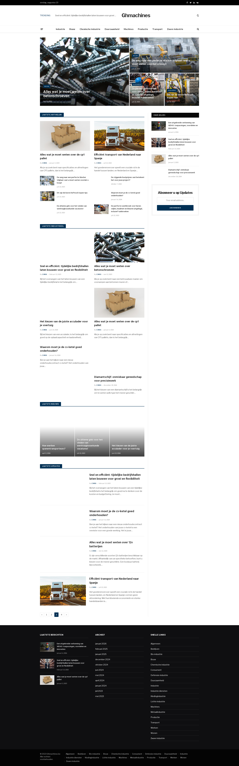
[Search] (197, 29)
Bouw (72, 29)
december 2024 (102, 659)
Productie (143, 29)
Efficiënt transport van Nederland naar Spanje (117, 156)
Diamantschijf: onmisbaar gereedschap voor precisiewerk (118, 379)
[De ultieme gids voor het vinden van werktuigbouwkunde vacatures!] (47, 209)
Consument (156, 670)
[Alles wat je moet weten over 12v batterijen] (63, 554)
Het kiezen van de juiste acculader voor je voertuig (64, 323)
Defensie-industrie (159, 675)
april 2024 (99, 680)
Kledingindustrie (158, 696)
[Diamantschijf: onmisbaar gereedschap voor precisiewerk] (119, 358)
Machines (128, 29)
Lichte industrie (158, 701)
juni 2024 (99, 670)
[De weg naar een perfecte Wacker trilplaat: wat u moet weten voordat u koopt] (164, 55)
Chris (44, 163)
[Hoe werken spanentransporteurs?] (57, 433)
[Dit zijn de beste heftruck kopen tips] (182, 89)
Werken (154, 728)
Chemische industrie (90, 29)
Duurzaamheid (112, 29)
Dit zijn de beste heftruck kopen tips (180, 96)
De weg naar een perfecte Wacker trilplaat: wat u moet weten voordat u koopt (161, 62)
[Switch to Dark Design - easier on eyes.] (197, 15)
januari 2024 (100, 686)
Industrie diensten (159, 691)
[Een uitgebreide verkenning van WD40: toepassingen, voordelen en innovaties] (158, 126)
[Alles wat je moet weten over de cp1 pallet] (65, 136)
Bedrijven (155, 649)
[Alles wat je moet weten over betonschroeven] (84, 71)
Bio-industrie (156, 654)
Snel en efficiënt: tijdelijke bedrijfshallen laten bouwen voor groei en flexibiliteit (86, 15)
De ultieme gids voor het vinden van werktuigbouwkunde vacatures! (72, 207)
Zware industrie (175, 29)
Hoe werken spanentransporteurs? (53, 447)
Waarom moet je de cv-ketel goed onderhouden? (125, 194)
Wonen (154, 733)
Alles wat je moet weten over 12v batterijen (111, 545)
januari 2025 (100, 654)
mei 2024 (99, 675)
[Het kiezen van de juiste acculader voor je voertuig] (65, 303)
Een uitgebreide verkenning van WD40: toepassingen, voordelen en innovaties (183, 125)
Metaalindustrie (158, 712)
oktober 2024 (101, 664)
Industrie (60, 29)
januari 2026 (100, 643)
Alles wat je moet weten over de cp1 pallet (62, 156)
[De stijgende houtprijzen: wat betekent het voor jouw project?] (101, 180)
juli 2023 (99, 691)
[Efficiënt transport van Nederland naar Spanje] (119, 136)
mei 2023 (99, 696)
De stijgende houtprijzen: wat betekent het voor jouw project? (127, 179)
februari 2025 (101, 649)
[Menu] (42, 29)
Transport (157, 29)
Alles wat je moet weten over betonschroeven (66, 94)
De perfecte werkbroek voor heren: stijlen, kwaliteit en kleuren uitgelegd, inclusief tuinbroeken (147, 93)
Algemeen (137, 84)
